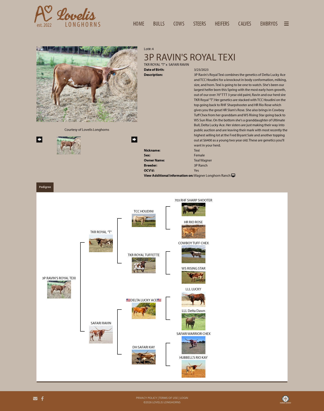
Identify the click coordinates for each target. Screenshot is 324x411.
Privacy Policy (146, 398)
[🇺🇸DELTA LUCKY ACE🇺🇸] (144, 310)
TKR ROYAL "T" (154, 64)
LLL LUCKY (193, 289)
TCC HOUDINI (144, 211)
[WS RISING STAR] (193, 277)
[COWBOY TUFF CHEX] (193, 254)
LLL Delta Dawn (193, 310)
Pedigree (45, 187)
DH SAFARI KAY (143, 347)
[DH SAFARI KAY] (144, 356)
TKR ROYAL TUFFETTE (144, 255)
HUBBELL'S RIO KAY (193, 357)
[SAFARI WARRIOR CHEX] (193, 345)
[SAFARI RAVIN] (101, 334)
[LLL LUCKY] (193, 299)
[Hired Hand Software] (285, 400)
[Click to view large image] (86, 83)
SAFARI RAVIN (179, 64)
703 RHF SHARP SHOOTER (193, 200)
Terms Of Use (168, 398)
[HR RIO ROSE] (193, 231)
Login (184, 398)
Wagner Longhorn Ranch (212, 175)
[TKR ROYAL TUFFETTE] (144, 265)
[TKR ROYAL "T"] (101, 243)
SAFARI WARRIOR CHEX (193, 333)
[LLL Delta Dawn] (193, 321)
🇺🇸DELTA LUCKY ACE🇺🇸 (143, 300)
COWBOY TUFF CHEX (193, 243)
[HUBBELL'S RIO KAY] (193, 368)
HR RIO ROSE (193, 222)
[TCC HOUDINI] (144, 220)
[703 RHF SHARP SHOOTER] (193, 209)
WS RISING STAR (193, 268)
